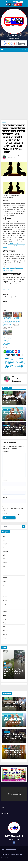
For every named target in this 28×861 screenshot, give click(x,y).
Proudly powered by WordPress (9, 849)
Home (2, 854)
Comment (6, 451)
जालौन (4, 555)
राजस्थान (5, 611)
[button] (22, 49)
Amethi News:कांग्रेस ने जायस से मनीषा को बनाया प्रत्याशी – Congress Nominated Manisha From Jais (19, 363)
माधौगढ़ (4, 608)
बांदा (3, 585)
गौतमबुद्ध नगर (5, 551)
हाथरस (4, 642)
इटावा (4, 540)
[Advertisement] (14, 70)
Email (4, 489)
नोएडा (4, 574)
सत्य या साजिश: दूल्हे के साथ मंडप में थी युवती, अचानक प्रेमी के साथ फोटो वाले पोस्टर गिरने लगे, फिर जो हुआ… (13, 268)
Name (5, 480)
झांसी (4, 559)
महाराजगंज (5, 600)
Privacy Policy (19, 854)
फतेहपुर (4, 581)
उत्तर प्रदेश (4, 122)
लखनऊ (9, 409)
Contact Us (12, 854)
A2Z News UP (14, 35)
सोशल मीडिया (5, 630)
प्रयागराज (5, 577)
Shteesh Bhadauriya (15, 156)
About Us (7, 854)
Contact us (5, 813)
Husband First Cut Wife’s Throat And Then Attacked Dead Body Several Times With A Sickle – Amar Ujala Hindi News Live (7, 321)
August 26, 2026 (9, 673)
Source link (6, 289)
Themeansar (14, 850)
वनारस (4, 626)
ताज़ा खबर (5, 562)
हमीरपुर (4, 638)
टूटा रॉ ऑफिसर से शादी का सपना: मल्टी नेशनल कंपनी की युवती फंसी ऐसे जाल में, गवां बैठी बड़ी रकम (14, 245)
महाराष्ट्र (4, 604)
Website (5, 497)
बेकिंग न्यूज (5, 593)
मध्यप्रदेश (5, 596)
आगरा (4, 425)
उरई (3, 547)
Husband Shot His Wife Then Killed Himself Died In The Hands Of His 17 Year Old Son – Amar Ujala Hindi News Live (7, 340)
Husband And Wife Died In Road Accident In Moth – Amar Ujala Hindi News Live (17, 320)
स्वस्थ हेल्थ (5, 634)
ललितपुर (4, 623)
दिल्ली (4, 566)
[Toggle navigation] (25, 49)
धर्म (3, 570)
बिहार (4, 589)
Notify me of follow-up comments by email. (13, 509)
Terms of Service (5, 857)
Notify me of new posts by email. (13, 514)
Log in (2, 807)
